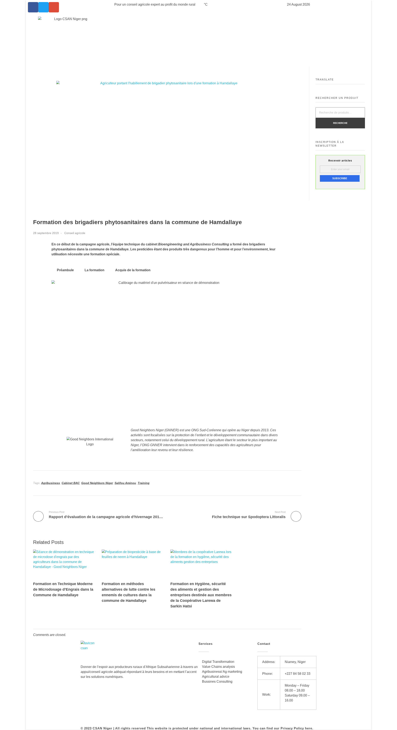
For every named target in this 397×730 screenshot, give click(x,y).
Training (143, 483)
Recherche (340, 123)
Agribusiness (50, 483)
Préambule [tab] (65, 270)
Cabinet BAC (71, 483)
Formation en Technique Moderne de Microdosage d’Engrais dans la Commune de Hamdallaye (63, 589)
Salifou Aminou (125, 483)
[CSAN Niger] (90, 650)
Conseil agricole (74, 233)
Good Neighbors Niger (97, 483)
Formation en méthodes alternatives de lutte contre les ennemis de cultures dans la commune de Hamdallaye (128, 592)
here (308, 728)
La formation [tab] (94, 270)
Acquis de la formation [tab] (133, 270)
